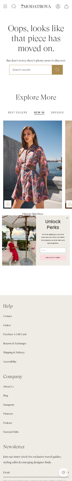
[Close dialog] (67, 218)
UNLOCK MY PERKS (53, 257)
